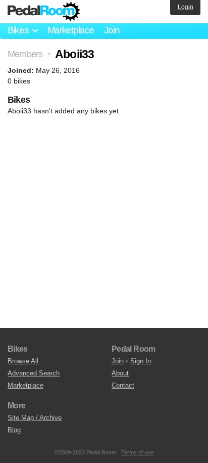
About (120, 373)
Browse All (23, 361)
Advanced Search (34, 373)
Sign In (140, 361)
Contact (123, 385)
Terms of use (137, 452)
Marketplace (70, 30)
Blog (14, 430)
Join (112, 30)
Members (25, 54)
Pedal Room (44, 12)
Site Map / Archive (35, 418)
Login (185, 7)
